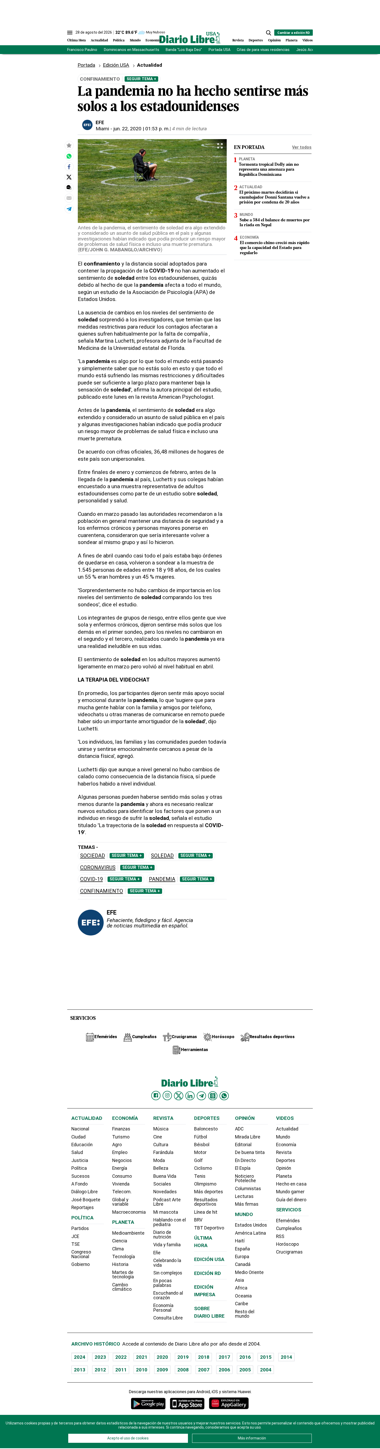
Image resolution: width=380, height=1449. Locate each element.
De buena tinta (250, 1152)
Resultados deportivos (206, 1202)
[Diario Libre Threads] (212, 1095)
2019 (183, 1357)
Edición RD (207, 1273)
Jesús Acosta (308, 50)
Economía (153, 40)
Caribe (241, 1303)
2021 (141, 1357)
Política (119, 40)
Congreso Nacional (81, 1254)
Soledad (162, 855)
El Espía (242, 1168)
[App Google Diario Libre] (148, 1403)
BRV (198, 1219)
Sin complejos (167, 1273)
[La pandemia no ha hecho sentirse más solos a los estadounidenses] (69, 156)
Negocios (122, 1160)
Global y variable (120, 1202)
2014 (286, 1357)
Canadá (242, 1264)
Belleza (160, 1168)
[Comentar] (69, 187)
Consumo (122, 1176)
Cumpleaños (289, 1228)
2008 (183, 1370)
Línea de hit (205, 1212)
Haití (240, 1240)
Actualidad (99, 40)
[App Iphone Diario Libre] (187, 1403)
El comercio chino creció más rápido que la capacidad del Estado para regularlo (274, 248)
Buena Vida (164, 1176)
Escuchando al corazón (168, 1295)
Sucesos (80, 1176)
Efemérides (288, 1220)
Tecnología (123, 1256)
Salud (77, 1152)
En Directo (245, 1160)
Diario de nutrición (162, 1235)
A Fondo (79, 1184)
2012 (100, 1370)
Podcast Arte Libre (167, 1202)
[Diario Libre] (190, 38)
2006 (224, 1370)
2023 (100, 1357)
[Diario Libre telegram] (201, 1095)
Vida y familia (167, 1244)
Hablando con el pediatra (169, 1222)
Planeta (292, 40)
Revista (238, 40)
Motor (200, 1152)
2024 (79, 1357)
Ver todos (301, 147)
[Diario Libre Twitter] (178, 1095)
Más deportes (208, 1191)
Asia (239, 1280)
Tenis (200, 1176)
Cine (157, 1136)
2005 (245, 1370)
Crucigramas (289, 1252)
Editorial (243, 1144)
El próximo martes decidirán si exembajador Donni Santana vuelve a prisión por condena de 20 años (274, 198)
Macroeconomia (129, 1212)
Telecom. (122, 1191)
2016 (245, 1357)
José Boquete (85, 1199)
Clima (118, 1248)
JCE (75, 1236)
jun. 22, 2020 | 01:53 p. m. (141, 129)
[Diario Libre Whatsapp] (224, 1095)
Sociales (162, 1184)
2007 (203, 1370)
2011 (121, 1370)
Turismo (121, 1136)
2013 (79, 1370)
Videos (307, 40)
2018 (203, 1357)
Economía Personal (163, 1308)
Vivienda (121, 1184)
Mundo (135, 40)
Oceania (243, 1296)
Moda (159, 1160)
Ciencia (119, 1240)
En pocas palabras (162, 1283)
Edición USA (116, 65)
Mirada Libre (247, 1136)
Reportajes (82, 1207)
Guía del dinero (291, 1199)
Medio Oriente (249, 1272)
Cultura (160, 1144)
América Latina (250, 1233)
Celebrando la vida (167, 1263)
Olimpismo (205, 1184)
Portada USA (219, 50)
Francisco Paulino (82, 50)
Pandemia (162, 879)
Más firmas (247, 1204)
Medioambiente (128, 1233)
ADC (239, 1128)
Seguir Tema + (141, 79)
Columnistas (248, 1188)
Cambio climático (122, 1287)
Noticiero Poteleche (245, 1178)
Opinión (274, 40)
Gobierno (80, 1264)
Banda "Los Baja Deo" (184, 50)
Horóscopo (287, 1244)
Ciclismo (203, 1168)
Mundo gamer (290, 1191)
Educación (82, 1144)
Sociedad (92, 855)
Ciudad (78, 1136)
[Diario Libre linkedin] (190, 1095)
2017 (224, 1357)
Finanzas (121, 1128)
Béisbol (201, 1144)
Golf (198, 1160)
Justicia (79, 1160)
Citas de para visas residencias (263, 50)
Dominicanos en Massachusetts (131, 50)
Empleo (119, 1152)
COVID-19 (91, 879)
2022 (121, 1357)
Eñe (157, 1252)
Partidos (80, 1228)
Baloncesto (206, 1128)
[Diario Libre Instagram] (167, 1095)
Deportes (256, 40)
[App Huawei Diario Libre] (229, 1403)
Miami (102, 129)
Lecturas (244, 1196)
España (242, 1248)
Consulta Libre (168, 1317)
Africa (241, 1287)
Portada (86, 65)
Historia (120, 1264)
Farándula (163, 1152)
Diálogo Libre (84, 1191)
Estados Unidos (251, 1225)
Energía (119, 1168)
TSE (75, 1244)
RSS (280, 1236)
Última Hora (76, 40)
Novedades (165, 1191)
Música (161, 1128)
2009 (162, 1370)
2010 (141, 1370)
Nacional (80, 1128)
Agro (117, 1144)
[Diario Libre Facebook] (156, 1095)
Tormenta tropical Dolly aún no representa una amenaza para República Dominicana (269, 170)
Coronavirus (98, 867)
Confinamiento (101, 891)
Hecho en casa (291, 1184)
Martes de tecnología (123, 1275)
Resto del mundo (244, 1314)
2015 (265, 1357)
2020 (162, 1357)
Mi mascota (165, 1212)
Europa (242, 1256)
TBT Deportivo (209, 1228)
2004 (265, 1370)
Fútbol (200, 1136)
